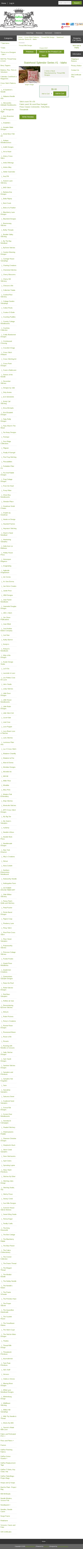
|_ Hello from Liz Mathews (7, 547)
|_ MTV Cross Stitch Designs (8, 811)
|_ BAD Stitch (6, 187)
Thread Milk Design (47, 37)
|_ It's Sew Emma (7, 581)
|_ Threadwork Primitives (6, 1353)
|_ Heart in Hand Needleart (7, 534)
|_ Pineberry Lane (7, 923)
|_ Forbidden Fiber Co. (7, 467)
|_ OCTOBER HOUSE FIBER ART (8, 889)
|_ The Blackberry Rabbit (7, 1240)
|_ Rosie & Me (6, 1037)
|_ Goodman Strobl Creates (8, 507)
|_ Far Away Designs (8, 432)
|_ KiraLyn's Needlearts (5, 650)
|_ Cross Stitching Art (8, 359)
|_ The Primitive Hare (8, 1299)
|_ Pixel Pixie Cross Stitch (8, 933)
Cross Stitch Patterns (32, 37)
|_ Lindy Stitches (7, 689)
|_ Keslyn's (5, 644)
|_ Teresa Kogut (6, 1219)
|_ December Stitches (6, 382)
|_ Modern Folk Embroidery (6, 795)
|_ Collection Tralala (8, 290)
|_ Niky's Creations (8, 856)
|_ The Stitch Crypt (8, 1330)
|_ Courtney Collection (5, 329)
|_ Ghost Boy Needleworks (6, 496)
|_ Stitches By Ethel (8, 1176)
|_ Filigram (5, 448)
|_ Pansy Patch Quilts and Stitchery (7, 902)
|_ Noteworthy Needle (9, 879)
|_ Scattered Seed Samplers (7, 1102)
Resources (39, 33)
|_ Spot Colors (6, 1161)
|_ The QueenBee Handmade (7, 1311)
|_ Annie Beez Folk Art (8, 135)
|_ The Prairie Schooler (6, 1293)
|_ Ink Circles (6, 577)
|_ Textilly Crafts (7, 1223)
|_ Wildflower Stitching (5, 1404)
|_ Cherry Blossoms (8, 274)
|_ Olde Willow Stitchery (6, 895)
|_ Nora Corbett (6, 866)
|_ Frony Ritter (6, 490)
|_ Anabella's (5, 123)
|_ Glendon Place (7, 501)
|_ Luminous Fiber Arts (7, 743)
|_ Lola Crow (5, 722)
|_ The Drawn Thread (8, 1263)
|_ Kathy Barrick (7, 640)
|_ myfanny (5, 828)
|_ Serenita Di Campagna (6, 1122)
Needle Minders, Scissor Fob (6, 1499)
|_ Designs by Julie (8, 388)
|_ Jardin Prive (6, 591)
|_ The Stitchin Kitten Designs (8, 1335)
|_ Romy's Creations (8, 1021)
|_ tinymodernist (7, 1359)
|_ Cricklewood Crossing (6, 342)
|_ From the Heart (7, 486)
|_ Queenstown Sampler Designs (7, 977)
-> (8, 84)
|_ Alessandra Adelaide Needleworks (8, 104)
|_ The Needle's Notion (6, 1287)
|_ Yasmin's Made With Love (7, 1428)
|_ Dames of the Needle (7, 376)
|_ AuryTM (5, 176)
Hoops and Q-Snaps (8, 1483)
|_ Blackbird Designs (8, 219)
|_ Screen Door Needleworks (6, 1115)
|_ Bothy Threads (7, 230)
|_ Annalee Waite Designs (7, 128)
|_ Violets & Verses (8, 1379)
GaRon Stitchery (30, 1546)
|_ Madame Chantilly (8, 753)
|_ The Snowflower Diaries (7, 1324)
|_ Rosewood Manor (8, 1032)
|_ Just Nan (5, 635)
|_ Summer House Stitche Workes (7, 1209)
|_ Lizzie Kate (6, 717)
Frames (3, 1445)
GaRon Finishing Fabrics (6, 1451)
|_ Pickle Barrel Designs (6, 913)
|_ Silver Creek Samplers (6, 1151)
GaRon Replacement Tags (8, 1464)
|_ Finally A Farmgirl (8, 452)
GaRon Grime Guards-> (5, 1457)
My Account (48, 33)
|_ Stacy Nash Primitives (6, 1171)
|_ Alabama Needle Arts (8, 97)
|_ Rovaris (5, 1041)
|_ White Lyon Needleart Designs (7, 1391)
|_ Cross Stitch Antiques (6, 353)
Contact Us (58, 33)
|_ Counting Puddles (8, 317)
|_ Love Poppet (6, 727)
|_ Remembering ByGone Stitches (7, 1006)
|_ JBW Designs (7, 595)
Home (3, 3)
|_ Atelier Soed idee (8, 172)
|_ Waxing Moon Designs (7, 1384)
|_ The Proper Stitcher (6, 1304)
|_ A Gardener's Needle (6, 91)
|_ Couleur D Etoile (8, 312)
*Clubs (3, 48)
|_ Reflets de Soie (7, 1001)
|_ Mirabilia (5, 785)
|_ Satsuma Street (7, 1096)
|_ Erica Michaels (7, 408)
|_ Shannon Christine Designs (8, 1139)
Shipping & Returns (75, 60)
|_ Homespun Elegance (6, 560)
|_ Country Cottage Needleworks (8, 322)
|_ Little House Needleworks (6, 701)
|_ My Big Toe (6, 816)
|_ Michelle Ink (6, 772)
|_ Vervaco (5, 1374)
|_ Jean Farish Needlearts (6, 601)
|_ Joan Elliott (6, 624)
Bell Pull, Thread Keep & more (8, 60)
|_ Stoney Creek (7, 1199)
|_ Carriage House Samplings (7, 260)
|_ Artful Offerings (7, 163)
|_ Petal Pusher (6, 908)
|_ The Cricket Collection (6, 1258)
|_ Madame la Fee (7, 758)
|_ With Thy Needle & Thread (8, 1417)
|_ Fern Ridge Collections (6, 442)
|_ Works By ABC (7, 1423)
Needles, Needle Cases (6, 1510)
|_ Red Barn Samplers (5, 995)
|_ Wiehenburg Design (6, 1398)
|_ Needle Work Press (6, 838)
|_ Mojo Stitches (7, 801)
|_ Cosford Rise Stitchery (6, 296)
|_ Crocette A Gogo (8, 348)
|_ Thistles (5, 1341)
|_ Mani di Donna (7, 762)
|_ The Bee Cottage (8, 1235)
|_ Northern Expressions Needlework (5, 872)
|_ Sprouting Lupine (8, 1165)
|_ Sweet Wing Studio (8, 1214)
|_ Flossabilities (6, 462)
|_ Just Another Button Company (6, 630)
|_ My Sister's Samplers (6, 822)
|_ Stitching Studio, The (7, 1189)
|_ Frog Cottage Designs (6, 480)
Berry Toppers (5, 65)
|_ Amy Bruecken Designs (7, 117)
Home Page (29, 33)
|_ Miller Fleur (6, 781)
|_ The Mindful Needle (6, 1275)
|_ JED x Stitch (6, 613)
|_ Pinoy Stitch (6, 928)
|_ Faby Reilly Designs (6, 420)
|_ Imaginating (6, 566)
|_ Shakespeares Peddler (7, 1133)
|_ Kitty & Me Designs (5, 656)
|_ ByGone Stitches (8, 248)
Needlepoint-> (5, 1505)
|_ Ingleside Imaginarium (5, 571)
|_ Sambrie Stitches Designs (8, 1066)
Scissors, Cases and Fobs (8, 1526)
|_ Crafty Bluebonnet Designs (8, 336)
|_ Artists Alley (6, 167)
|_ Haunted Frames (8, 524)
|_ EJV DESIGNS (7, 397)
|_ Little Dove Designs (6, 694)
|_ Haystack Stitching (8, 528)
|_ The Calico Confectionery (6, 1251)
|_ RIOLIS (4, 1012)
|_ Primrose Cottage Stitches (8, 953)
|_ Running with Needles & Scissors (8, 1047)
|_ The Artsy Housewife (5, 1229)
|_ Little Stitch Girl (7, 713)
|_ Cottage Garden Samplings (7, 302)
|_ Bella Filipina (6, 199)
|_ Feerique (5, 437)
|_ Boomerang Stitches (6, 224)
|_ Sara (3, 1085)
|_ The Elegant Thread (6, 1269)
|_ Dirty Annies (6, 392)
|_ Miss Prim (5, 790)
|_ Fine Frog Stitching (8, 457)
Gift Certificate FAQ (76, 76)
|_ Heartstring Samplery (6, 540)
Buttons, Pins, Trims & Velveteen (8, 71)
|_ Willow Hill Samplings (5, 1411)
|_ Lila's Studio (6, 684)
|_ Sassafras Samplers (5, 1091)
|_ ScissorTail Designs (6, 1109)
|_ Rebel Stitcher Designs (7, 989)
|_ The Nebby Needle (8, 1281)
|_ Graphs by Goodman (6, 514)
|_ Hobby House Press (7, 554)
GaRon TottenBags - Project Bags (8, 1477)
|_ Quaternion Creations (6, 971)
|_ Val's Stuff (5, 1370)
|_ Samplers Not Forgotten (7, 1080)
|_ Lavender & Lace (8, 673)
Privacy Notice (76, 65)
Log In (11, 3)
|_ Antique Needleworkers (6, 141)
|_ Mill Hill (4, 776)
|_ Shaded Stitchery (8, 1127)
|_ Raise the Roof (7, 983)
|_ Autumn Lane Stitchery (7, 182)
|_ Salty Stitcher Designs (7, 1053)
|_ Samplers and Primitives (7, 1073)
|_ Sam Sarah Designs (6, 1060)
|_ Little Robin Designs (6, 707)
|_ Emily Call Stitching (5, 402)
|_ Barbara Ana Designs (6, 193)
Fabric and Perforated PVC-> (8, 1435)
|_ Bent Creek (6, 203)
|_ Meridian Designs (8, 767)
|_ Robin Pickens (7, 1016)
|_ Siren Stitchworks (8, 1156)
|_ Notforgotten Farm (8, 883)
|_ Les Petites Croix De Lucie (8, 679)
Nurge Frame (5, 1516)
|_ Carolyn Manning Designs (8, 253)
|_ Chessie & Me (7, 286)
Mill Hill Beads (5, 1494)
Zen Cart (46, 1546)
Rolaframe (4, 1520)
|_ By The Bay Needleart (6, 242)
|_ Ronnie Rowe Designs (7, 1027)
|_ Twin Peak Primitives (5, 1364)
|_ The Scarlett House (6, 1318)
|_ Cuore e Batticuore (8, 370)
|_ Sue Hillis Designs (8, 1203)
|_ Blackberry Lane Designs (8, 213)
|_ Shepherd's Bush (8, 1145)
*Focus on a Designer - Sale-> (8, 53)
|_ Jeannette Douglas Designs (8, 607)
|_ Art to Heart (6, 151)
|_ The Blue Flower (8, 1246)
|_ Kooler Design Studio (7, 663)
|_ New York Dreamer (5, 851)
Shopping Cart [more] (76, 39)
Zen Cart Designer (62, 1546)
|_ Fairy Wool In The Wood (8, 427)
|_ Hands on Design (8, 519)
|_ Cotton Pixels (7, 308)
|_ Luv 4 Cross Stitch (8, 749)
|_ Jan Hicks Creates (8, 586)
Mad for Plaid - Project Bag (8, 1488)
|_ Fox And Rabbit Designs (7, 474)
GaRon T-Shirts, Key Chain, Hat (8, 1470)
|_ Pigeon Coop (6, 919)
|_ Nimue (4, 861)
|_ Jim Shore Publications (5, 618)
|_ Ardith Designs (7, 147)
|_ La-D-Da (5, 668)
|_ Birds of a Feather (8, 208)
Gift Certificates (6, 1532)
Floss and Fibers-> (7, 1441)
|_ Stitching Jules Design (7, 1182)
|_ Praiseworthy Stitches (6, 947)
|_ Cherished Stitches (9, 270)
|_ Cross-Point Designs (6, 364)
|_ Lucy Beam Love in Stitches (8, 732)
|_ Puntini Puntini (7, 959)
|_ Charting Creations (8, 265)
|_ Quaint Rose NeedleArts (6, 964)
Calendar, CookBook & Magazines (9, 78)
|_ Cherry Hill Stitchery (6, 280)
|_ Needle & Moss (7, 832)
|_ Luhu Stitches (7, 738)
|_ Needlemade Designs (6, 844)
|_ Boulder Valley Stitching (7, 235)
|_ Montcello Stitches (8, 805)
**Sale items (5, 43)
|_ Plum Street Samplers (6, 940)
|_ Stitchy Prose (7, 1194)
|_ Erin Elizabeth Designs (7, 413)
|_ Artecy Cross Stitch (7, 157)
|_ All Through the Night (7, 111)
